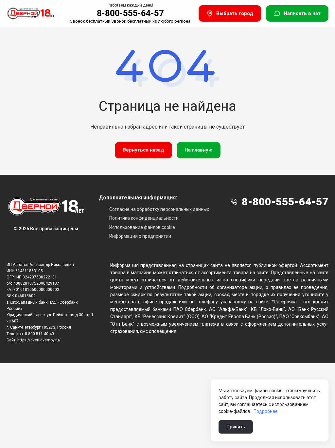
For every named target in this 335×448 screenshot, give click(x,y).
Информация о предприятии (140, 236)
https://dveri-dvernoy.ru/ (39, 340)
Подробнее (266, 411)
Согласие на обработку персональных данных (159, 209)
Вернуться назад (143, 150)
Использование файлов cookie (142, 227)
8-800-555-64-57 (130, 13)
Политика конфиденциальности (144, 218)
